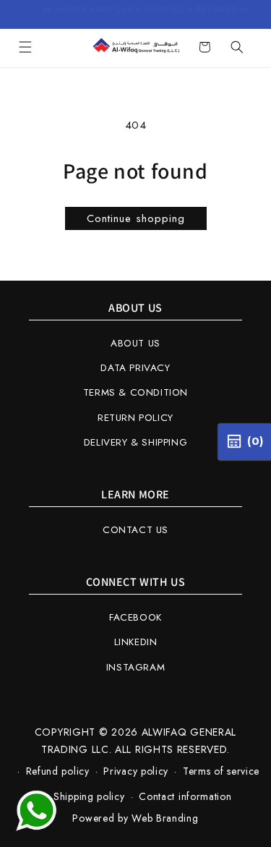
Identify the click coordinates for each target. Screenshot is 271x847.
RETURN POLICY (135, 418)
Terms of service (221, 771)
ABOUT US (135, 343)
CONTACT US (135, 530)
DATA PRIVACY (135, 368)
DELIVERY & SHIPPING (135, 442)
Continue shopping (136, 218)
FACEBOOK (135, 617)
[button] (25, 47)
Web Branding (165, 818)
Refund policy (58, 771)
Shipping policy (89, 796)
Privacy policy (135, 771)
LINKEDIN (136, 642)
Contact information (185, 796)
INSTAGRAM (135, 667)
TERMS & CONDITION (135, 392)
